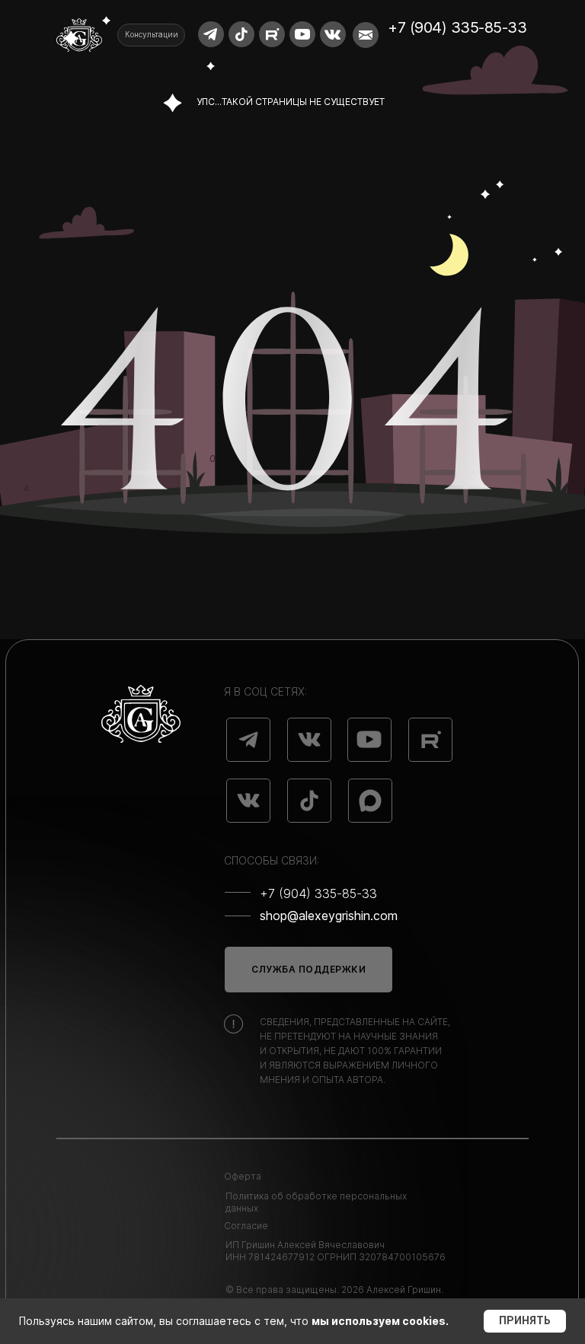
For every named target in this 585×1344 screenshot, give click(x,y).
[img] (248, 740)
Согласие (246, 1225)
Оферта (242, 1176)
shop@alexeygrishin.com (329, 915)
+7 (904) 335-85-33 (457, 27)
